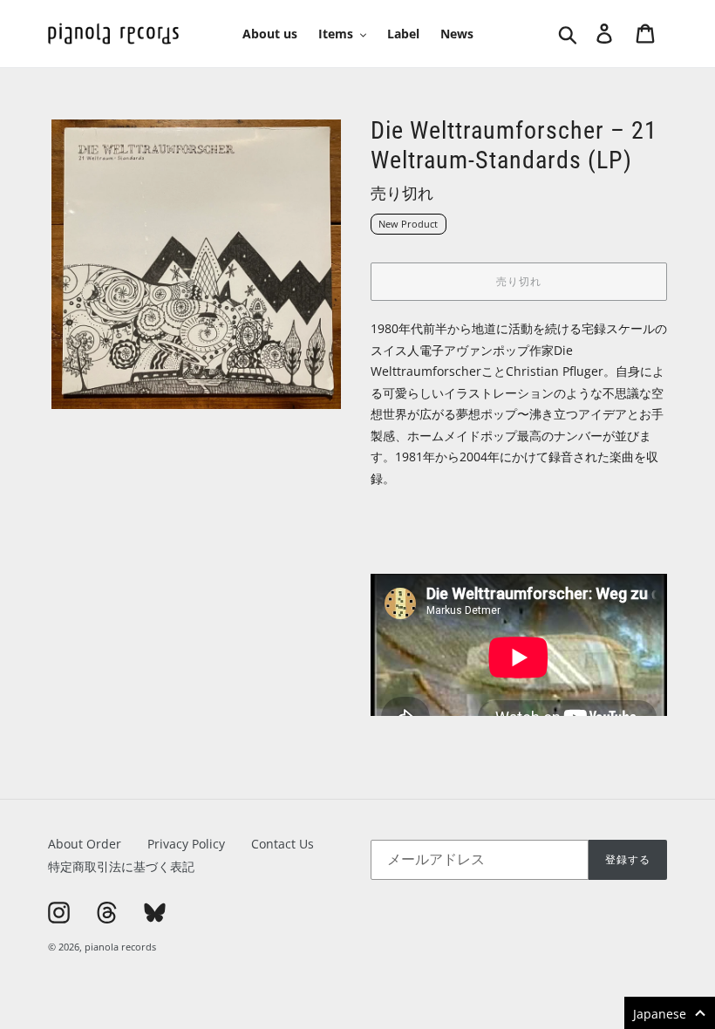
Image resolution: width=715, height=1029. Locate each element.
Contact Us (282, 843)
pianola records (120, 946)
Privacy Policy (186, 843)
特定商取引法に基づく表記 (121, 866)
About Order (84, 843)
